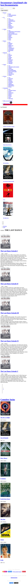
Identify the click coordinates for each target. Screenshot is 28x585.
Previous (5, 226)
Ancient (10, 44)
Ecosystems (10, 69)
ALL (9, 18)
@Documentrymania (17, 571)
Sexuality (10, 61)
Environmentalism (12, 70)
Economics (10, 82)
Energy (9, 91)
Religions (10, 37)
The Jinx (3, 519)
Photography (11, 26)
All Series (10, 16)
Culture (4, 29)
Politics (9, 36)
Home (9, 13)
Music (9, 24)
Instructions (14, 577)
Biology (10, 79)
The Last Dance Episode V (9, 371)
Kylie (2, 560)
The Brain (10, 62)
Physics (9, 86)
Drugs (9, 56)
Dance (9, 22)
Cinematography (11, 21)
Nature (4, 64)
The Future (10, 98)
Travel (9, 39)
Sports (9, 38)
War (9, 51)
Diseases (10, 55)
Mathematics (11, 84)
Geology (10, 83)
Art (3, 17)
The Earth (10, 72)
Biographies (10, 50)
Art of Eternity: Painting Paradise (8, 181)
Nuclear (10, 96)
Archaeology (11, 49)
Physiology (10, 59)
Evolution (3, 478)
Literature (10, 23)
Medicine (5, 52)
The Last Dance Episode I (9, 251)
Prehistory (10, 43)
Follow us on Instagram (8, 104)
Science (4, 76)
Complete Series (8, 399)
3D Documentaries (12, 15)
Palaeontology (11, 85)
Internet (9, 95)
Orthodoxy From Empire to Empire (8, 126)
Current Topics (11, 32)
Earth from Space (5, 499)
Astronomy (10, 78)
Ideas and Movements (12, 33)
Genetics (10, 57)
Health (9, 58)
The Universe (11, 73)
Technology (5, 88)
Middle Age (10, 45)
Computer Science (12, 90)
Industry (10, 93)
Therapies (10, 63)
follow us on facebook (7, 100)
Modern (10, 46)
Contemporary (11, 48)
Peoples (10, 35)
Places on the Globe (12, 71)
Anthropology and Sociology (14, 31)
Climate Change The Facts (7, 144)
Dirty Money (4, 458)
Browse (4, 12)
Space (9, 97)
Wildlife (10, 75)
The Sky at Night (5, 417)
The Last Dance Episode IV (10, 341)
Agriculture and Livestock (13, 66)
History (4, 41)
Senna (2, 539)
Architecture (10, 19)
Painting (10, 25)
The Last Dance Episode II (9, 284)
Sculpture (10, 28)
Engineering (10, 92)
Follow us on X (6, 103)
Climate (10, 68)
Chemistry (10, 81)
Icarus (4, 199)
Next (4, 227)
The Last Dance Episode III (10, 313)
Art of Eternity (4, 438)
